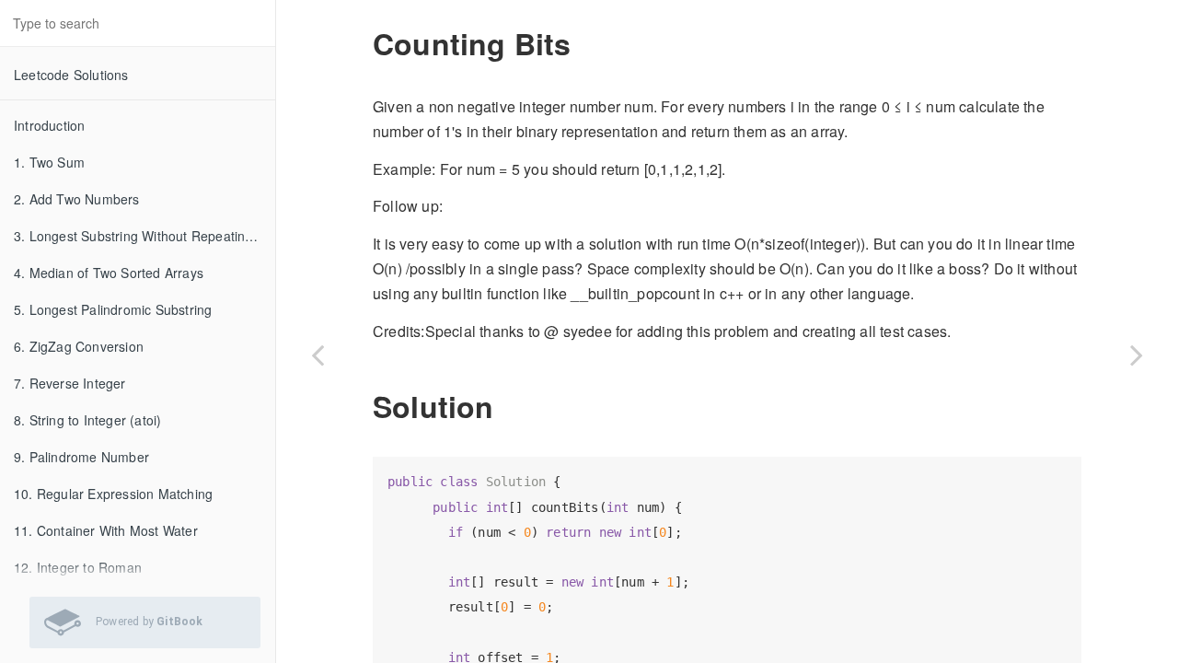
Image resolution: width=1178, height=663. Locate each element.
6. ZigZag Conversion (79, 346)
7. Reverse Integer (70, 383)
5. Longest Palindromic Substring (113, 309)
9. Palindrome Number (81, 457)
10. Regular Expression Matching (113, 493)
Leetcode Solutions (71, 74)
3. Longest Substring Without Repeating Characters (144, 236)
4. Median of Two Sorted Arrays (108, 272)
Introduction (49, 125)
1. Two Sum (49, 162)
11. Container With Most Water (106, 530)
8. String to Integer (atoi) (87, 420)
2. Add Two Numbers (77, 199)
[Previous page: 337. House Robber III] (317, 354)
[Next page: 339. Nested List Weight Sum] (1136, 354)
